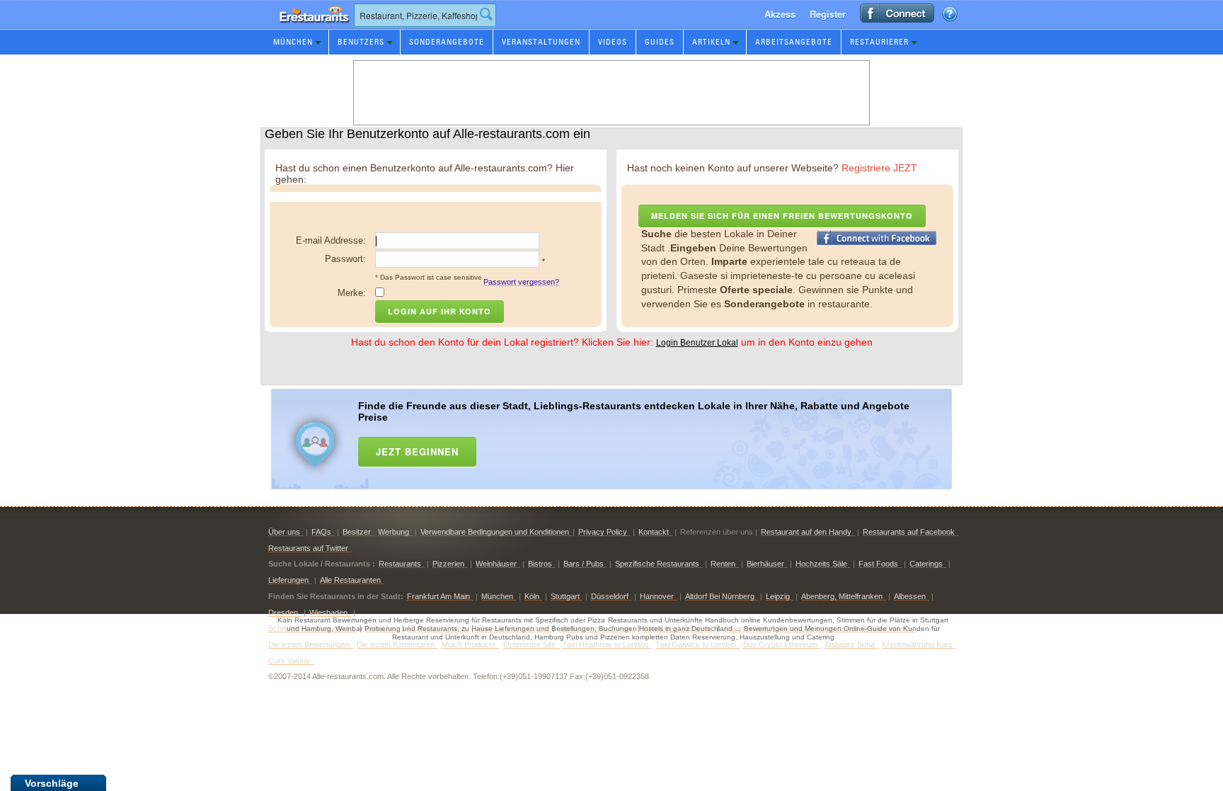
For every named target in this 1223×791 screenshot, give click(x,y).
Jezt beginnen (417, 451)
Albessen (910, 596)
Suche (486, 14)
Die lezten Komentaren (396, 644)
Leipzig (778, 596)
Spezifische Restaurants (657, 563)
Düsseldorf (609, 596)
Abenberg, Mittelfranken (842, 596)
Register (828, 14)
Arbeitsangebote (793, 42)
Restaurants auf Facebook (909, 532)
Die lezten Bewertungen (309, 644)
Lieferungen (288, 580)
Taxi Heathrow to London (605, 644)
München (293, 42)
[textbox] (425, 15)
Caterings (926, 563)
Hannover (657, 596)
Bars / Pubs (583, 563)
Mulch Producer (469, 644)
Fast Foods (878, 563)
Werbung (393, 532)
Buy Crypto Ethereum (780, 644)
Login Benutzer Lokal (697, 343)
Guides (659, 42)
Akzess (780, 14)
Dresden (283, 612)
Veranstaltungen (541, 42)
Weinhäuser (496, 563)
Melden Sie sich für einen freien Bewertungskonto (782, 215)
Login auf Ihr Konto (439, 311)
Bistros (540, 563)
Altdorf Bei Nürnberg (719, 596)
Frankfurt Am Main (438, 596)
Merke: (352, 293)
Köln (531, 596)
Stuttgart (565, 596)
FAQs (321, 532)
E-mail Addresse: (331, 240)
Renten (723, 563)
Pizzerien (448, 563)
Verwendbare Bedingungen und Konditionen (494, 532)
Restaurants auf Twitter (308, 548)
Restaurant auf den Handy (806, 532)
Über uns (284, 532)
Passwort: (345, 259)
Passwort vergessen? (521, 282)
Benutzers (361, 42)
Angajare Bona (850, 644)
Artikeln (711, 42)
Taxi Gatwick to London (695, 644)
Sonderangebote (446, 42)
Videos (612, 42)
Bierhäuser (765, 563)
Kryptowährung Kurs (917, 644)
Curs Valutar (289, 660)
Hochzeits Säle (821, 563)
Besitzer (357, 532)
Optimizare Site (529, 644)
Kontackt (653, 532)
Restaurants (400, 563)
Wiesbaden (328, 612)
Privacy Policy (602, 532)
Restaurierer (879, 42)
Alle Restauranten (350, 580)
